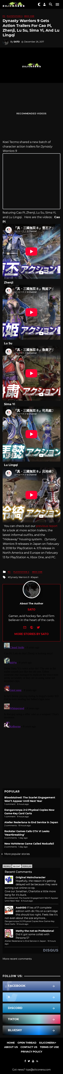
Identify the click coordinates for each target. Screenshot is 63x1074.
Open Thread (27, 1042)
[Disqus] (31, 685)
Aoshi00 (21, 907)
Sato (17, 41)
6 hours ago (27, 901)
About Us (11, 1047)
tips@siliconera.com (38, 1069)
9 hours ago (22, 924)
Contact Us (28, 1047)
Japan (35, 577)
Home (11, 1042)
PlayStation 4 (15, 16)
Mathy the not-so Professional (35, 930)
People (7, 866)
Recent (16, 866)
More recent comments (17, 958)
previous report (47, 526)
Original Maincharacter (31, 877)
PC (4, 16)
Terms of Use (49, 1047)
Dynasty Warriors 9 (19, 577)
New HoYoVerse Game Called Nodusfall (29, 843)
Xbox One (29, 16)
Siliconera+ (47, 1042)
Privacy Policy (31, 1051)
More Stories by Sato (31, 634)
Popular (26, 866)
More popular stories (17, 854)
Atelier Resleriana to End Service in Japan (31, 822)
